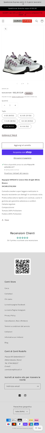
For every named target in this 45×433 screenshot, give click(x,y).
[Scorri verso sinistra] (17, 83)
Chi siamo (8, 299)
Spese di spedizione (18, 96)
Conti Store (19, 428)
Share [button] (7, 220)
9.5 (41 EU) (24, 126)
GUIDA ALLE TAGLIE (9, 135)
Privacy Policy (10, 315)
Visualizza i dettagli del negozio (16, 173)
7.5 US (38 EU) (10, 121)
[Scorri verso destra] (27, 83)
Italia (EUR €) (20, 411)
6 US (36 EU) (9, 115)
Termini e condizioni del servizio (17, 326)
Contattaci (9, 294)
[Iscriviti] (37, 386)
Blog (6, 342)
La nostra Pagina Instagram (15, 310)
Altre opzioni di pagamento (23, 158)
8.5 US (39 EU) (27, 121)
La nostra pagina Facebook (15, 304)
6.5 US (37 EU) (26, 115)
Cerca (7, 288)
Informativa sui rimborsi (14, 337)
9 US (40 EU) (9, 126)
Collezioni (8, 332)
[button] (3, 21)
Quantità (5, 101)
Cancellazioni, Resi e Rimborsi (16, 321)
